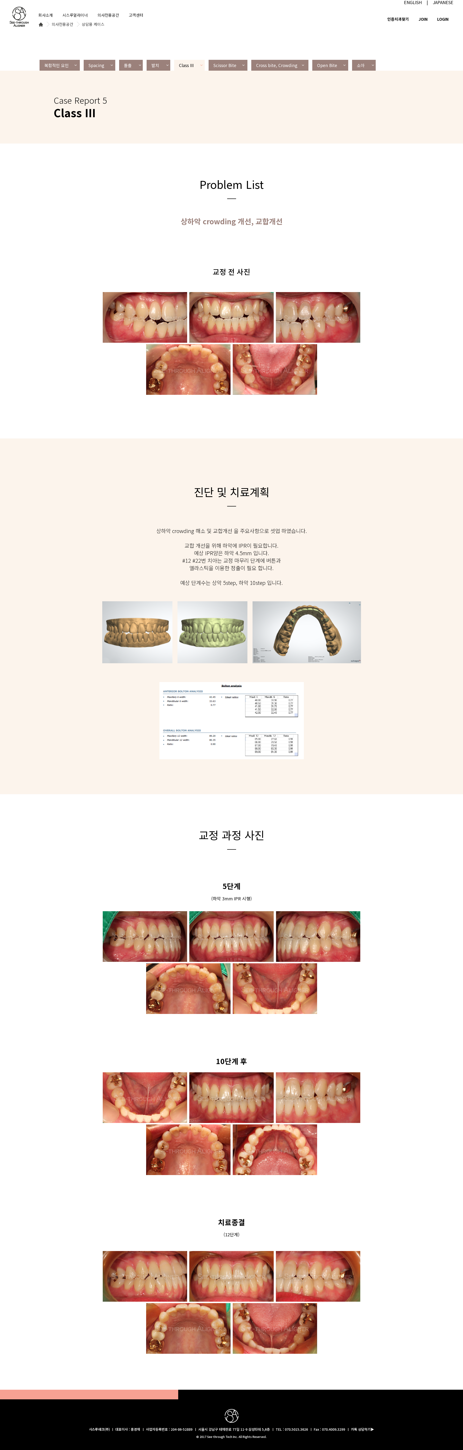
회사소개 (45, 15)
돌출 (128, 65)
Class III (186, 65)
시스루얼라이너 (75, 15)
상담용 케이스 (93, 24)
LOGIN (443, 19)
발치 (155, 65)
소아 (361, 65)
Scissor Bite (224, 65)
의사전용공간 (62, 24)
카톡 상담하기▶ (362, 1429)
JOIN (423, 19)
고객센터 (136, 15)
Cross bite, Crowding (276, 65)
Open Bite (327, 65)
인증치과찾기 (398, 19)
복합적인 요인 (56, 65)
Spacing (96, 65)
